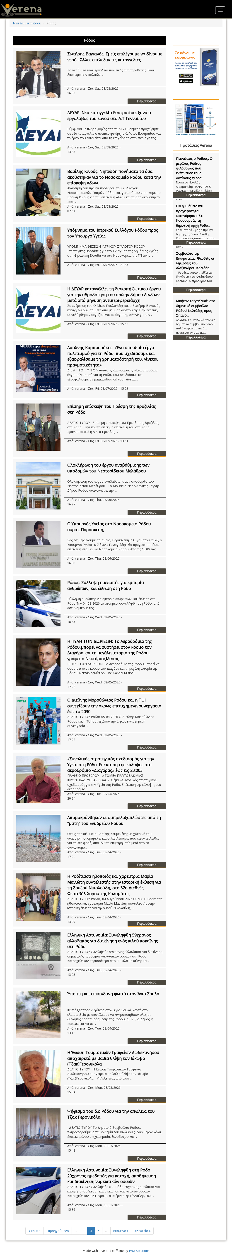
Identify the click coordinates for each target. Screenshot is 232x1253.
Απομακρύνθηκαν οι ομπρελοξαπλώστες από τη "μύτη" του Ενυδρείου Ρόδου (114, 820)
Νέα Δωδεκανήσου (27, 23)
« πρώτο (34, 1231)
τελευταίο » (142, 1231)
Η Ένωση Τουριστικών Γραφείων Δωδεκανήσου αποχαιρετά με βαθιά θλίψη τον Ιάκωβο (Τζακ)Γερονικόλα (113, 1058)
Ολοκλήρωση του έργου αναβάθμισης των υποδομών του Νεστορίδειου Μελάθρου (108, 468)
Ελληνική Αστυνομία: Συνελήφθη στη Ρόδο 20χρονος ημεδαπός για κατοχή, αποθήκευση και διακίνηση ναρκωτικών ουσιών (111, 1175)
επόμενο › (120, 1231)
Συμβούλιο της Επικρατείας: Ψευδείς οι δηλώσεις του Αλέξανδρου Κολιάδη (195, 260)
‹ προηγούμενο (57, 1231)
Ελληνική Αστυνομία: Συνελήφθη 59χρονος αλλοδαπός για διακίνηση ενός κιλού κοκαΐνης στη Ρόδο (112, 940)
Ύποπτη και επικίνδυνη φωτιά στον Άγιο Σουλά (113, 993)
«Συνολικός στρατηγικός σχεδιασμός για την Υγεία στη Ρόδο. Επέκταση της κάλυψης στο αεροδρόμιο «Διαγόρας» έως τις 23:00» (110, 764)
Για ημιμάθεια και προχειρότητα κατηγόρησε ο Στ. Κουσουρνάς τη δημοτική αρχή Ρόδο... (193, 216)
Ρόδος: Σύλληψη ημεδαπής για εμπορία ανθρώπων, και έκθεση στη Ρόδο (105, 585)
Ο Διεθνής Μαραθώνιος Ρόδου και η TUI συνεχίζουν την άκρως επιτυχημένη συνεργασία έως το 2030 (114, 705)
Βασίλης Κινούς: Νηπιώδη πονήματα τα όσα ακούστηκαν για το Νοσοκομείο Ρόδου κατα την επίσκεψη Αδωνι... (114, 177)
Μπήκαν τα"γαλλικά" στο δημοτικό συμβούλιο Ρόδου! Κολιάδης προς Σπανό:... (195, 307)
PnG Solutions (139, 1250)
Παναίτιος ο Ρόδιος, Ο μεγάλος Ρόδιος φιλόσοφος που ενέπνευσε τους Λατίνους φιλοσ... (194, 168)
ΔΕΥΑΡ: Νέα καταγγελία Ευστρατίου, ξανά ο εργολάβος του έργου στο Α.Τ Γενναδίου (109, 115)
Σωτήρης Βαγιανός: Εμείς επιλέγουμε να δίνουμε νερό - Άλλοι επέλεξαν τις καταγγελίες (114, 56)
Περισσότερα (146, 101)
